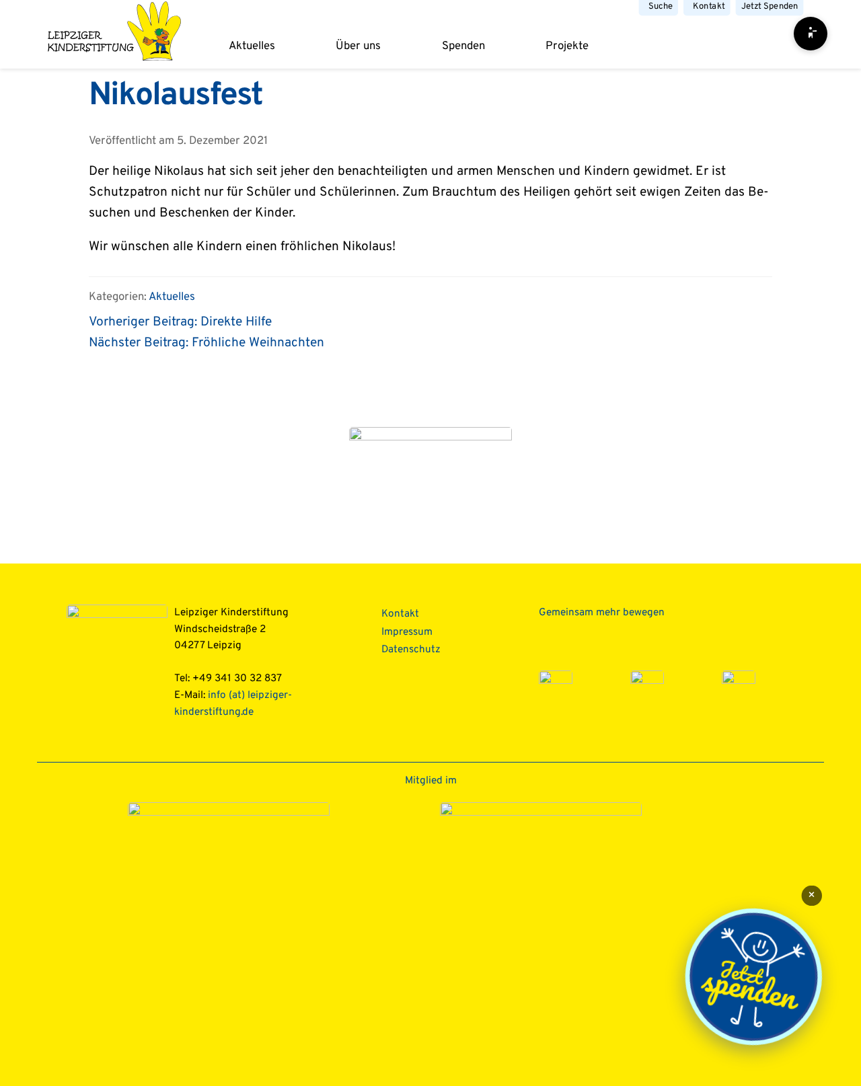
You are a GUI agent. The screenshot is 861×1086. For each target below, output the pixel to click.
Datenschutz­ (411, 649)
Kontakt (708, 6)
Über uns (358, 46)
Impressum (407, 632)
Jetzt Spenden (769, 6)
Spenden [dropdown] (463, 46)
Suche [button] (660, 6)
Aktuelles (252, 46)
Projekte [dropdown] (567, 46)
